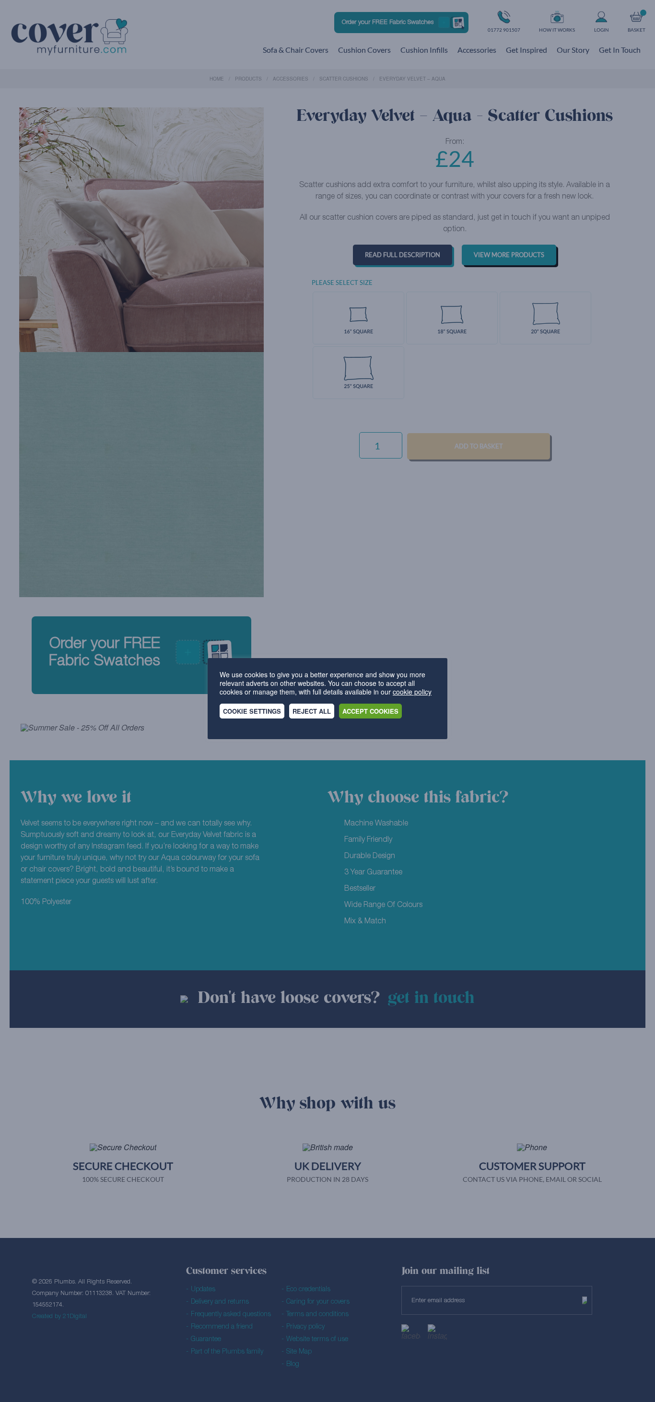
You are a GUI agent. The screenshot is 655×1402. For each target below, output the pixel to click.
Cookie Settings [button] (252, 711)
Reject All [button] (311, 711)
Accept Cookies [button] (370, 711)
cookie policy (412, 691)
